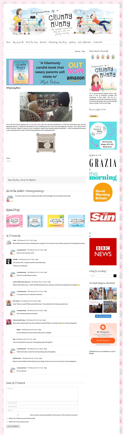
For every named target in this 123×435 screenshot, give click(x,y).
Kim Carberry (16, 301)
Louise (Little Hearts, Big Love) (21, 282)
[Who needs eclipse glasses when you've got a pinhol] (96, 307)
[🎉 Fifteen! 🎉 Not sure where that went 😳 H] (110, 293)
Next (83, 51)
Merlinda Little (17, 358)
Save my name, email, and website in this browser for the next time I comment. (54, 415)
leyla (14, 339)
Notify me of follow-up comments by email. (22, 418)
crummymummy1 (35, 191)
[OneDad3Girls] (46, 134)
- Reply (35, 240)
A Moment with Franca (19, 320)
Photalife (15, 259)
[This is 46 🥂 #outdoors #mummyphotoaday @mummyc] (110, 307)
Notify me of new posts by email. (19, 422)
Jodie (14, 240)
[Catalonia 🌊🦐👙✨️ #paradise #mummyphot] (96, 293)
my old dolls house (35, 124)
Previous (77, 51)
